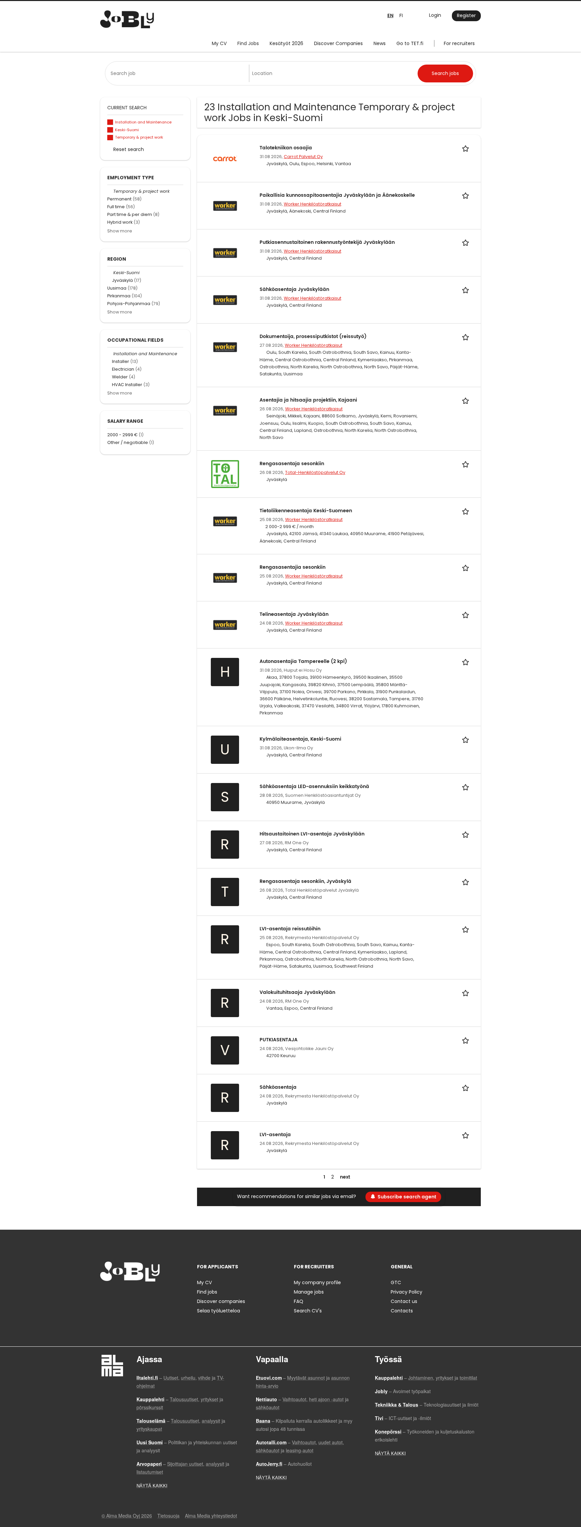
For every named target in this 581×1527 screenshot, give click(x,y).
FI (401, 15)
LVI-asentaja (275, 1135)
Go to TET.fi (409, 43)
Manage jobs (309, 1292)
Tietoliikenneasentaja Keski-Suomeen (306, 511)
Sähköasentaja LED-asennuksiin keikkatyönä (314, 786)
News (380, 43)
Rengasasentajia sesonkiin (292, 567)
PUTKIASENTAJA (279, 1040)
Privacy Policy (406, 1292)
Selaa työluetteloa (218, 1310)
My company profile (317, 1282)
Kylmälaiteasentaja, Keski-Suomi (300, 739)
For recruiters (459, 43)
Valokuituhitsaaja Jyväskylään (297, 992)
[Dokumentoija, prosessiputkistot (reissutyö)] (225, 346)
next (345, 1177)
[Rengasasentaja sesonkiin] (225, 473)
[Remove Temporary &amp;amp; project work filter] (110, 191)
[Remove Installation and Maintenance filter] (110, 354)
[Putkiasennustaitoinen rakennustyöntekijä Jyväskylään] (225, 252)
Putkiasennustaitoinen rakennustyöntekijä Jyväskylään (327, 242)
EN (390, 16)
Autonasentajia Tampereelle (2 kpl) (303, 661)
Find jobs (207, 1292)
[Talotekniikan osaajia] (225, 158)
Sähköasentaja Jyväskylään (294, 289)
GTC (396, 1282)
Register (466, 15)
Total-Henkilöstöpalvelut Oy (315, 472)
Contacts (402, 1310)
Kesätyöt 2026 (286, 43)
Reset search (128, 149)
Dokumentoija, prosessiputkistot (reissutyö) (313, 336)
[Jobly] (127, 19)
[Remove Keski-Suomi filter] (110, 272)
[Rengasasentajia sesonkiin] (225, 577)
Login (435, 15)
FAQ (298, 1301)
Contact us (404, 1301)
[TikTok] (138, 1295)
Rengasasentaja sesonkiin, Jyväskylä (305, 881)
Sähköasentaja (278, 1087)
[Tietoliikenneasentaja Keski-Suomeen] (225, 521)
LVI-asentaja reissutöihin (290, 929)
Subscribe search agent (407, 1197)
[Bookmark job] (466, 148)
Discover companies (221, 1301)
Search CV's (308, 1310)
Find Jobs (248, 43)
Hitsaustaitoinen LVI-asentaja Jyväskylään (312, 834)
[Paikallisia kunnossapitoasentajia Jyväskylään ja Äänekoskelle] (225, 205)
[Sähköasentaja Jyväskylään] (225, 299)
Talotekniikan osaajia (286, 148)
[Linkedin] (127, 1295)
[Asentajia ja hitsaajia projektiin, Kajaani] (225, 410)
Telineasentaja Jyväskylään (294, 614)
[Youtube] (148, 1295)
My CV (219, 43)
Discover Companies (338, 43)
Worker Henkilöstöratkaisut (312, 204)
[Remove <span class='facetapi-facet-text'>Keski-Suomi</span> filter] (110, 130)
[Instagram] (116, 1295)
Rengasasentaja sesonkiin (292, 464)
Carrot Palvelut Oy (303, 156)
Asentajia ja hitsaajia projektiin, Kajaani (308, 400)
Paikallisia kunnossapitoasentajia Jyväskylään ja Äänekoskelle (337, 195)
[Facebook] (105, 1295)
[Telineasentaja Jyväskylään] (225, 624)
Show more (119, 231)
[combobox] (178, 73)
